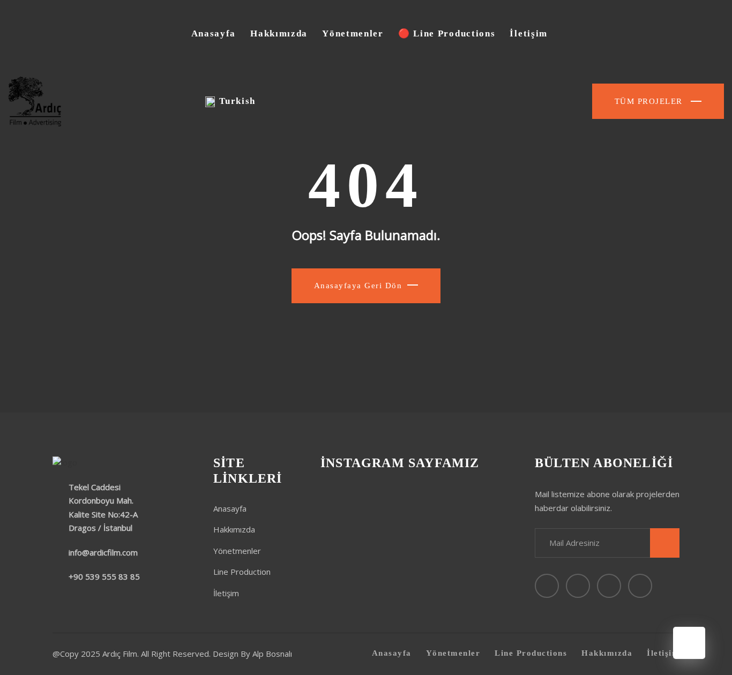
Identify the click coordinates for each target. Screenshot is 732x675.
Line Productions (531, 653)
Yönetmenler (353, 33)
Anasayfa (213, 33)
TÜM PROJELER (650, 101)
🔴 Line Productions (447, 33)
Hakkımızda (279, 33)
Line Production (242, 571)
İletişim (529, 33)
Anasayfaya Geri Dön (358, 285)
